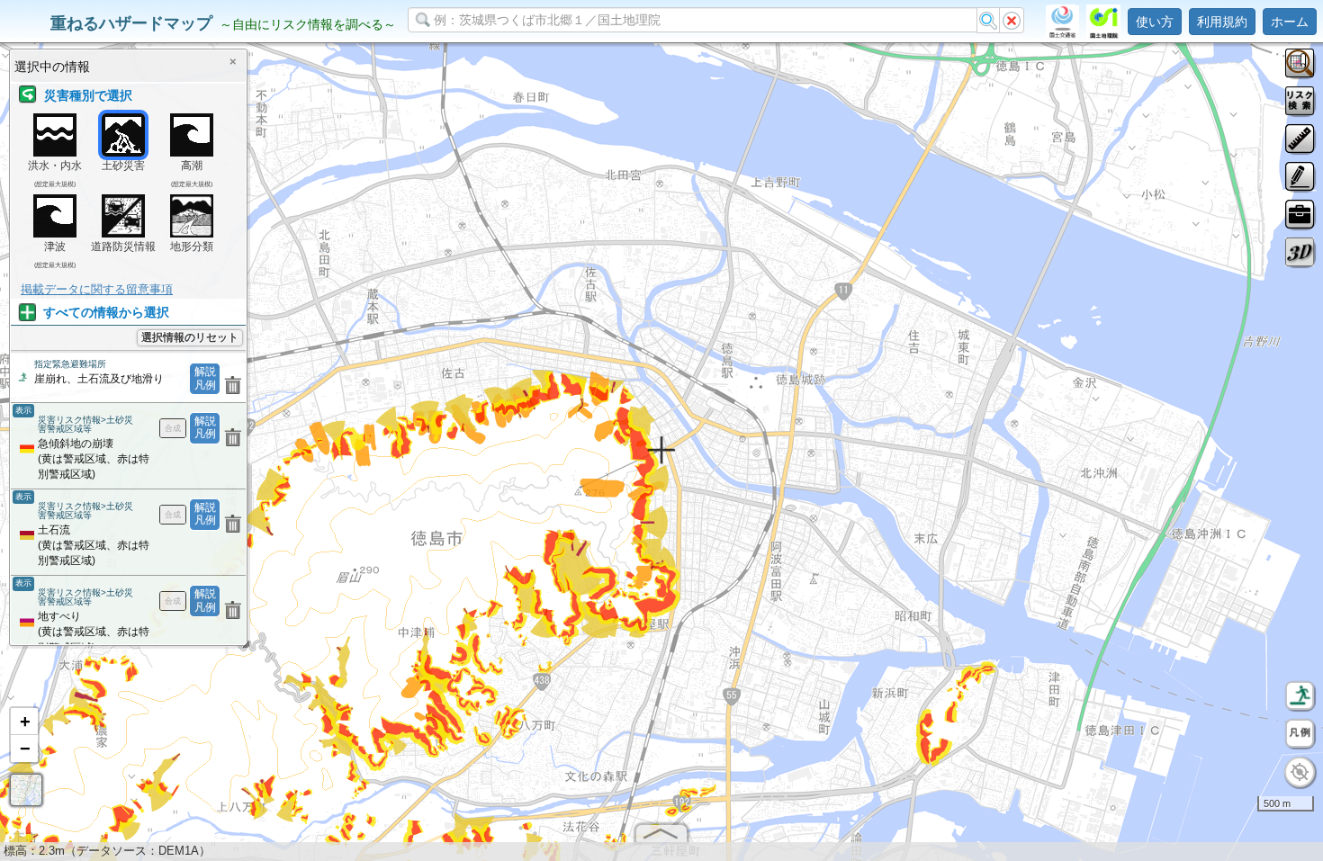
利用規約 (1222, 21)
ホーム (1290, 21)
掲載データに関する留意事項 (97, 289)
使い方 (1155, 21)
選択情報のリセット (189, 337)
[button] (24, 721)
